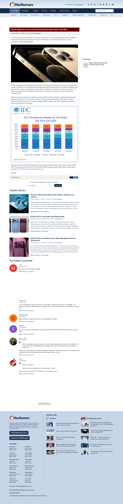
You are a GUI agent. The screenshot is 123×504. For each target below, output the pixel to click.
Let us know (79, 4)
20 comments (45, 231)
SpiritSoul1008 (23, 315)
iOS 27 (56, 15)
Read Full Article (35, 211)
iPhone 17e (103, 15)
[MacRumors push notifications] (107, 5)
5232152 (21, 325)
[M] (13, 271)
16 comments (45, 255)
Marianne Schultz (29, 465)
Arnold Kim (12, 446)
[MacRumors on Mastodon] (100, 5)
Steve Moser (12, 478)
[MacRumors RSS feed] (110, 5)
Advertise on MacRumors (19, 438)
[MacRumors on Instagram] (92, 5)
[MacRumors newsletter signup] (113, 5)
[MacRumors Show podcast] (88, 5)
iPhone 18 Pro (35, 15)
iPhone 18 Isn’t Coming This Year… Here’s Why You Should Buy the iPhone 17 (67, 452)
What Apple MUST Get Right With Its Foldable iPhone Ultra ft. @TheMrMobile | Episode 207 (102, 424)
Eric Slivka (27, 446)
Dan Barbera (12, 472)
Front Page (14, 10)
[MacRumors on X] (97, 5)
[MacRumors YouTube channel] (103, 5)
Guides (35, 10)
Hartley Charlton (13, 465)
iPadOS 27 (65, 15)
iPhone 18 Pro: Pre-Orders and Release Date (47, 216)
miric (20, 265)
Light (42, 495)
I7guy (20, 359)
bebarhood (22, 300)
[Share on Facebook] (76, 177)
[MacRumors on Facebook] (95, 5)
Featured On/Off (14, 495)
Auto (39, 495)
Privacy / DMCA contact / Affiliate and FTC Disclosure (21, 490)
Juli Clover (12, 453)
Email (10, 449)
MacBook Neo (92, 15)
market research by (26, 41)
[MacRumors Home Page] (21, 4)
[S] (13, 321)
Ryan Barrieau (28, 472)
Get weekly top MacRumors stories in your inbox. (44, 182)
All (112, 15)
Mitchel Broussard (14, 459)
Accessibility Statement (14, 492)
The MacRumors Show (93, 418)
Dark (45, 495)
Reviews (53, 10)
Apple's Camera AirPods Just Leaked (66, 431)
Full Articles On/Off (23, 495)
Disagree (32, 271)
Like (28, 271)
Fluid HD (34, 495)
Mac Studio (24, 15)
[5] (13, 332)
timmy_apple (23, 338)
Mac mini (13, 15)
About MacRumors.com (19, 433)
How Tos (44, 10)
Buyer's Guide (64, 10)
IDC (15, 173)
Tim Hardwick (58, 199)
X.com (14, 449)
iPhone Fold (46, 15)
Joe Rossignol (59, 218)
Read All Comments (44, 403)
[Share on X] (72, 177)
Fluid (30, 495)
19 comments (15, 177)
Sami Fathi (37, 33)
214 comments (45, 211)
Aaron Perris (28, 478)
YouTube (53, 418)
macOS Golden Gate (78, 15)
